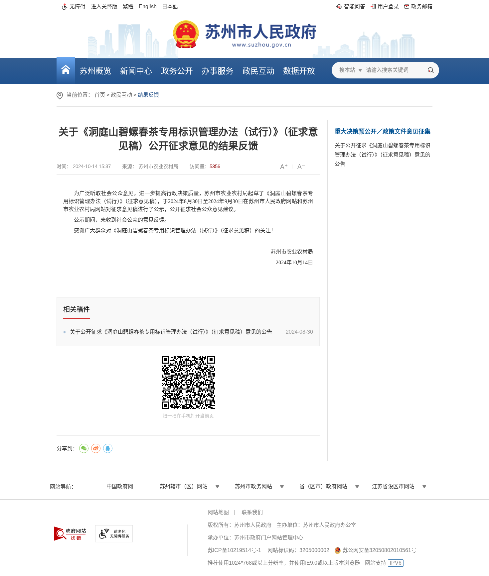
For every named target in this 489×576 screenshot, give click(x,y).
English (148, 6)
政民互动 (121, 95)
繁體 (128, 6)
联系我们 (252, 512)
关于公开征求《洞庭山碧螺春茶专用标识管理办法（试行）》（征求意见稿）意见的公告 (171, 332)
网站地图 (218, 512)
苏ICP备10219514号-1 (234, 550)
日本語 (170, 6)
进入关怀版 (104, 6)
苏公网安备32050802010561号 (379, 550)
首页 (99, 95)
